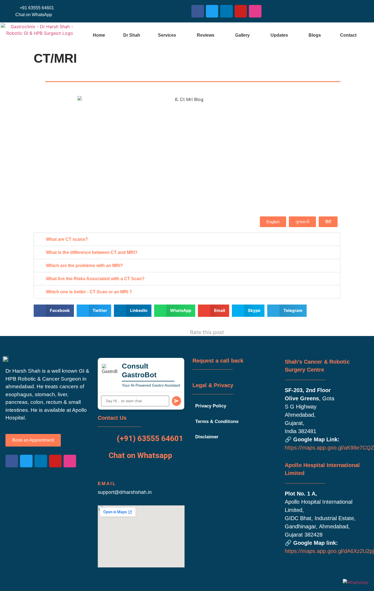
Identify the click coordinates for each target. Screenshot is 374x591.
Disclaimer (206, 436)
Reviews (205, 35)
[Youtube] (241, 11)
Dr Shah (131, 35)
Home (99, 35)
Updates (279, 35)
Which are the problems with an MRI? (84, 265)
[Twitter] (212, 11)
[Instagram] (255, 11)
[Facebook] (197, 11)
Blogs (315, 35)
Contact (348, 35)
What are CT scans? (67, 239)
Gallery (242, 35)
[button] (168, 35)
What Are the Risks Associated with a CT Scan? (95, 278)
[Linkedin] (226, 11)
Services (167, 35)
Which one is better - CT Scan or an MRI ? (89, 291)
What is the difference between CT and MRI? (91, 252)
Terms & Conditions (216, 421)
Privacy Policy (210, 406)
